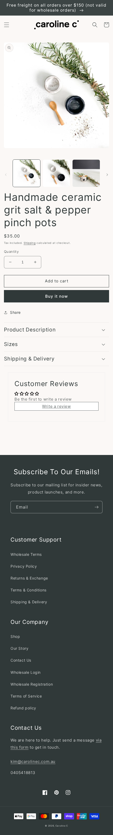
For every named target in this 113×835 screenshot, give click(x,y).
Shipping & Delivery (29, 602)
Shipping (30, 242)
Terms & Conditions (29, 590)
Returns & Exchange (29, 578)
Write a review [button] (56, 406)
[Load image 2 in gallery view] (56, 173)
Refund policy (23, 708)
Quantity (11, 251)
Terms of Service (26, 696)
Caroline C (61, 825)
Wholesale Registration (32, 684)
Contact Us (21, 660)
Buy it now (56, 296)
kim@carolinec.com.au (33, 761)
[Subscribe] (96, 507)
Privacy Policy (24, 566)
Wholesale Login (26, 672)
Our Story (19, 648)
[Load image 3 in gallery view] (86, 173)
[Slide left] (6, 175)
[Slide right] (107, 175)
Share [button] (15, 312)
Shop (15, 636)
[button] (6, 25)
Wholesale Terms (26, 554)
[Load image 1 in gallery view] (26, 173)
